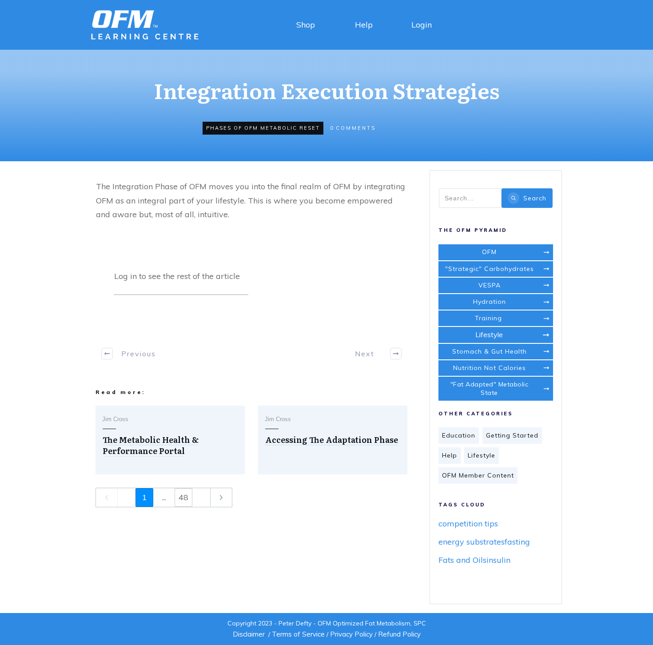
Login (421, 25)
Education (458, 435)
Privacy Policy (351, 634)
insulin (498, 560)
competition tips (468, 523)
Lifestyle (481, 455)
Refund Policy (399, 634)
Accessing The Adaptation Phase (331, 440)
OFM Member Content (478, 475)
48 (183, 497)
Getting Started (512, 435)
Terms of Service (298, 634)
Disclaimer (249, 634)
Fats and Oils (462, 560)
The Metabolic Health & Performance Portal (151, 445)
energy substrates (471, 542)
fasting (517, 542)
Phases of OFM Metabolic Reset (263, 128)
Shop (305, 25)
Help (364, 25)
